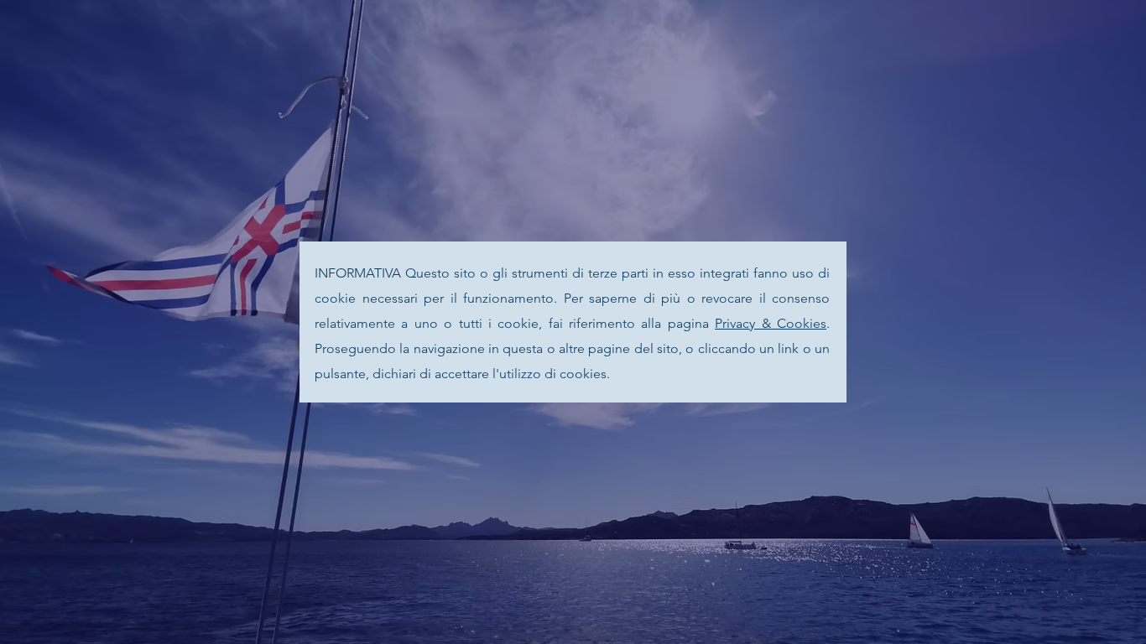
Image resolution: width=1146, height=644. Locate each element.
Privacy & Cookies (770, 323)
